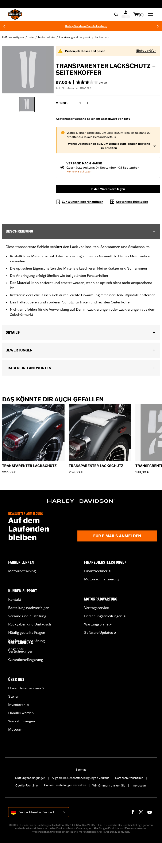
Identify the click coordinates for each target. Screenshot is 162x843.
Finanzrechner (95, 571)
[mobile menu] (149, 14)
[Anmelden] (125, 14)
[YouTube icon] (149, 812)
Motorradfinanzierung (101, 579)
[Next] (158, 26)
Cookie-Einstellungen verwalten (65, 785)
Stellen (13, 696)
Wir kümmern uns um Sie (108, 785)
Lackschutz (102, 37)
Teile (31, 37)
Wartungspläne (96, 624)
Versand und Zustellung (27, 616)
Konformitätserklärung (26, 641)
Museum (15, 729)
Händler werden (21, 713)
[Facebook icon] (132, 812)
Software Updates (98, 632)
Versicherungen (20, 651)
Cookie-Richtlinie (26, 785)
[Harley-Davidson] (81, 501)
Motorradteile (46, 37)
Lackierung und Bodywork (74, 37)
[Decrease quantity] (73, 103)
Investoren (17, 704)
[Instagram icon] (141, 812)
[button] (91, 82)
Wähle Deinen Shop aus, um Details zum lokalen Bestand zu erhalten (109, 146)
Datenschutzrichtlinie (129, 778)
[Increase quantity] (87, 103)
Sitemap (81, 769)
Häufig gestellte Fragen (26, 632)
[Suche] (116, 14)
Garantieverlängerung (25, 659)
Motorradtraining (22, 571)
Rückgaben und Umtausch (29, 624)
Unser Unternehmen (24, 688)
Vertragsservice (96, 608)
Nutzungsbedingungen (30, 778)
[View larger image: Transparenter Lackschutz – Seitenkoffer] (28, 69)
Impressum (139, 785)
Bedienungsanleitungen (103, 616)
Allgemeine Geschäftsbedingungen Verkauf (80, 778)
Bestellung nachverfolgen (28, 608)
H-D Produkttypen (13, 37)
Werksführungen (21, 721)
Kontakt (14, 599)
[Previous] (4, 26)
